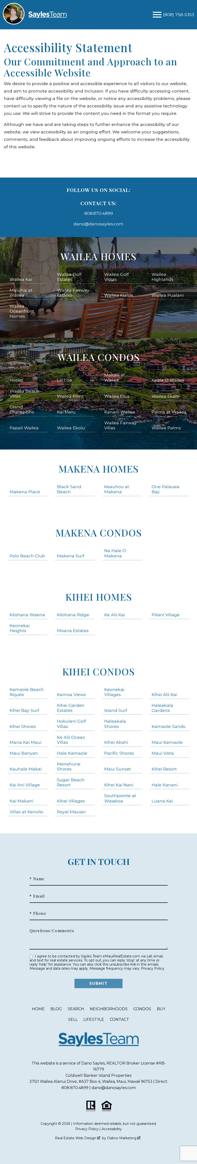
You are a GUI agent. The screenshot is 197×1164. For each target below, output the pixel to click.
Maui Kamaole (167, 742)
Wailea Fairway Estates (73, 293)
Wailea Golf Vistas (116, 277)
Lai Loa (64, 379)
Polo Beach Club (27, 555)
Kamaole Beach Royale (27, 692)
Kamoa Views (71, 694)
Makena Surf (70, 555)
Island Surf (115, 710)
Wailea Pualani (168, 295)
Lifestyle (93, 1019)
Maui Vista (163, 753)
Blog (56, 1009)
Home (38, 1009)
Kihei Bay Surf (24, 710)
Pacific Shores (119, 753)
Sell (73, 1019)
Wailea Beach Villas (24, 393)
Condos (142, 1009)
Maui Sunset (117, 768)
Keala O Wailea (168, 379)
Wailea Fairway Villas (120, 425)
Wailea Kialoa (118, 295)
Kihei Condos (98, 671)
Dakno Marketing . (124, 1138)
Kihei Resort (164, 768)
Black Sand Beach (69, 489)
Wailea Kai (21, 279)
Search (76, 1009)
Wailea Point (70, 396)
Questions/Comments (52, 931)
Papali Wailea (24, 427)
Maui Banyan (24, 753)
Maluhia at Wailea (21, 293)
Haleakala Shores (115, 724)
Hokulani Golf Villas (71, 724)
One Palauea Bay (165, 489)
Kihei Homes (98, 596)
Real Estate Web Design (76, 1138)
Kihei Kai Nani (118, 784)
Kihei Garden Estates (71, 708)
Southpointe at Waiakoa (120, 798)
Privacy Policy (152, 968)
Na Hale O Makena (115, 553)
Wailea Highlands (162, 277)
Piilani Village (166, 614)
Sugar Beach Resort (71, 782)
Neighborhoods (109, 1009)
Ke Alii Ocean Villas (71, 740)
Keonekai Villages (114, 692)
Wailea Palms (166, 427)
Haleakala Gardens (162, 708)
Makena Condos (98, 532)
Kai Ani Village (25, 784)
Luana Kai (162, 800)
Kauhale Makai (26, 768)
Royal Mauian (71, 811)
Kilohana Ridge (73, 614)
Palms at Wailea (169, 411)
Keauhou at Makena (116, 489)
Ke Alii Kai (114, 614)
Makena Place (25, 491)
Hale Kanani (165, 784)
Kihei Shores (23, 726)
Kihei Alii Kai (164, 694)
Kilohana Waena (27, 614)
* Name (37, 879)
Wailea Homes (98, 256)
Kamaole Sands (168, 726)
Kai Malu (66, 411)
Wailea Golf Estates (69, 277)
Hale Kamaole (72, 753)
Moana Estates (73, 630)
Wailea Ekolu (71, 427)
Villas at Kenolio (26, 811)
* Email (37, 896)
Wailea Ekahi (165, 396)
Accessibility (112, 1129)
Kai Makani (21, 800)
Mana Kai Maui (25, 742)
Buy (161, 1009)
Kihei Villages (71, 800)
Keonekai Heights (20, 628)
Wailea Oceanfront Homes (22, 311)
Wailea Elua (116, 396)
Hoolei (16, 379)
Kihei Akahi (116, 742)
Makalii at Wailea (114, 377)
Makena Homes (98, 468)
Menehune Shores (68, 766)
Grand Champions (22, 409)
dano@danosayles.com (98, 223)
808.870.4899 (98, 213)
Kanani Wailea (119, 411)
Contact (119, 1019)
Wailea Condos (99, 357)
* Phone (38, 913)
